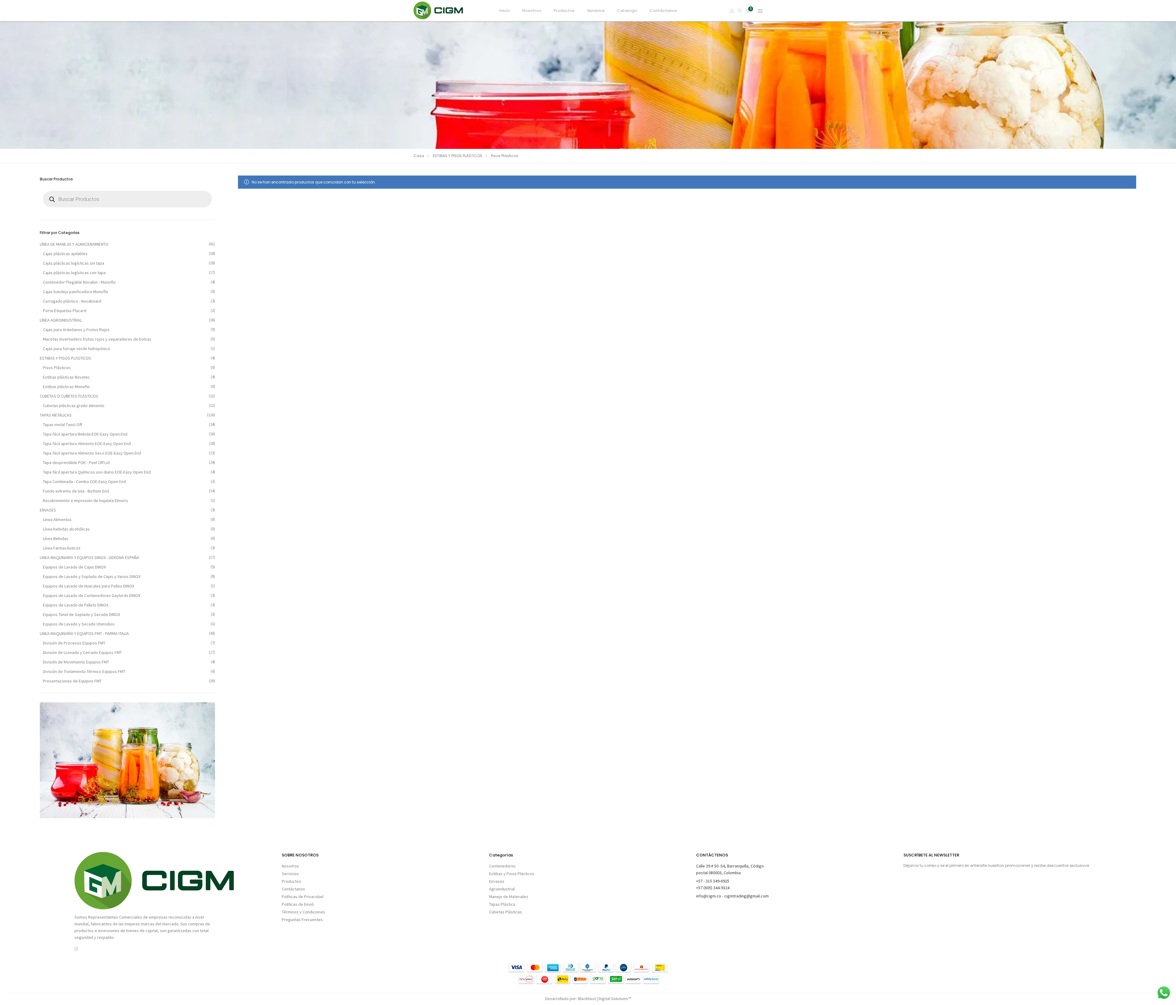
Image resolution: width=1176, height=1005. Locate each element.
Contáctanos (293, 889)
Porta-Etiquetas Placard (64, 310)
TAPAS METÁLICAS (56, 415)
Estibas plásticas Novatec (66, 377)
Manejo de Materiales (508, 896)
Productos (291, 881)
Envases (496, 881)
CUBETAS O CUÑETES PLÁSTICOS (69, 396)
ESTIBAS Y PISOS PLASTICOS (457, 155)
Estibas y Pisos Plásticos (511, 873)
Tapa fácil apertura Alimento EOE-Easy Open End (87, 443)
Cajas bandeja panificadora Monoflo (75, 291)
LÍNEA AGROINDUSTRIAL (61, 320)
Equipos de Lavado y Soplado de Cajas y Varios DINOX (92, 576)
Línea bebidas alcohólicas (66, 529)
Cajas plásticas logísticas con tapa (74, 272)
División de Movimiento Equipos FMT (76, 662)
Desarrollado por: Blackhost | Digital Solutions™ (588, 998)
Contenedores (502, 866)
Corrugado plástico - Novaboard (72, 301)
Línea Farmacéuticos (62, 548)
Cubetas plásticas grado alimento (73, 405)
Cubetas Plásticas (505, 912)
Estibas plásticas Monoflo (66, 386)
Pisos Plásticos (57, 367)
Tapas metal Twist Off (62, 424)
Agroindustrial (502, 889)
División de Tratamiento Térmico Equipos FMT (84, 671)
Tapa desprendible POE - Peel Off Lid (76, 462)
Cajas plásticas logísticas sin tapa (73, 263)
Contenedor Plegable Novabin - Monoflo (79, 282)
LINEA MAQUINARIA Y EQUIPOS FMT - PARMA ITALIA (84, 633)
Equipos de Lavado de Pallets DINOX (75, 605)
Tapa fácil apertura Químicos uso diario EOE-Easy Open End (97, 472)
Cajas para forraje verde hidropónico (76, 348)
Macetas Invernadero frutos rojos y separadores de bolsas (97, 339)
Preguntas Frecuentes (302, 919)
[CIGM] (438, 16)
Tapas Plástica (502, 904)
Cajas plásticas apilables (65, 253)
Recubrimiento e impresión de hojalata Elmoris (85, 500)
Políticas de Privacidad (302, 896)
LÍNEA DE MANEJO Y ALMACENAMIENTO (74, 244)
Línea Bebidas (55, 538)
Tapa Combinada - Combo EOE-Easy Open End (84, 481)
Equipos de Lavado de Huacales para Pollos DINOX (88, 586)
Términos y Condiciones (303, 912)
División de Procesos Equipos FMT (74, 643)
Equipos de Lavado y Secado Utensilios (79, 624)
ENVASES (48, 510)
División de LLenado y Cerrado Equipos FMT (82, 652)
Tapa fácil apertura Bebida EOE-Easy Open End (85, 434)
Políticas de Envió (298, 904)
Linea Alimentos (57, 519)
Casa (418, 155)
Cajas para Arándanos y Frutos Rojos (76, 329)
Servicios (290, 873)
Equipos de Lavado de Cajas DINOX (74, 567)
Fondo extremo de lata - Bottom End (76, 491)
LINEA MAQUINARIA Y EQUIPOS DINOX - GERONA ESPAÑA (89, 557)
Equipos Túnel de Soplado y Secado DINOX (81, 614)
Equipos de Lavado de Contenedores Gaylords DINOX (91, 595)
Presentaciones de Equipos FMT (72, 681)
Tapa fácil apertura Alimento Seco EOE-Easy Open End (92, 453)
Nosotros (290, 866)
